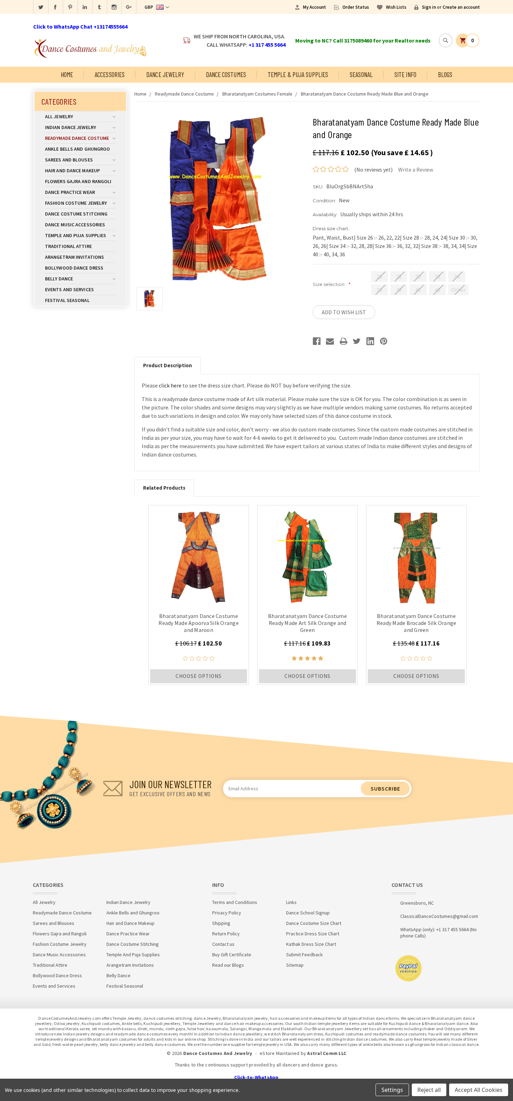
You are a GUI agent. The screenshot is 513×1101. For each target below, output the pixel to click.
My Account (314, 7)
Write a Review (415, 169)
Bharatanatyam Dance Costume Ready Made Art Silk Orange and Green (307, 622)
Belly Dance (59, 279)
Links (291, 902)
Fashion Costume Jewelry (76, 203)
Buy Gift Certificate (231, 954)
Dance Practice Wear (70, 192)
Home (67, 74)
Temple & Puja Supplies (298, 74)
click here (170, 385)
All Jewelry (59, 116)
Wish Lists (396, 7)
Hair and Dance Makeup (72, 170)
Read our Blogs (228, 965)
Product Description (167, 365)
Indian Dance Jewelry (70, 127)
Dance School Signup (308, 913)
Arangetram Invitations (74, 257)
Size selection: (331, 284)
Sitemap (295, 965)
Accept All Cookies (479, 1090)
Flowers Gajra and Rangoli (78, 181)
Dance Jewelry (165, 74)
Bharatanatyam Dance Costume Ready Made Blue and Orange (365, 94)
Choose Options (199, 676)
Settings (392, 1090)
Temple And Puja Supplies (75, 235)
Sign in (429, 7)
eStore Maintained (279, 1053)
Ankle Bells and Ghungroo (77, 149)
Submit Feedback (304, 954)
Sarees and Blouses (69, 160)
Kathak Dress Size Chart (311, 944)
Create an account (461, 7)
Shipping (221, 923)
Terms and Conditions (234, 902)
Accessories (110, 74)
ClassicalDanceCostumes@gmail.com (439, 916)
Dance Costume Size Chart (313, 923)
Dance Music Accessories (75, 224)
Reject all (429, 1090)
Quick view (198, 555)
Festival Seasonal (67, 300)
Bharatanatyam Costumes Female (257, 94)
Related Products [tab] (164, 487)
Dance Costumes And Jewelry (217, 1053)
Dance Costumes (226, 74)
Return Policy (226, 933)
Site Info (405, 74)
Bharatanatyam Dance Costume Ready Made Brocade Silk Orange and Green (416, 622)
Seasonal (361, 74)
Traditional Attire (68, 246)
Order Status (355, 7)
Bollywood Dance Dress (74, 268)
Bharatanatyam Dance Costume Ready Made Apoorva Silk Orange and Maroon (198, 622)
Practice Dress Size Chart (312, 933)
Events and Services (69, 289)
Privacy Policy (226, 913)
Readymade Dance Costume (77, 138)
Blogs (445, 74)
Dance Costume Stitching (76, 214)
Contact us (223, 944)
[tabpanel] (198, 595)
